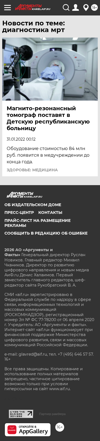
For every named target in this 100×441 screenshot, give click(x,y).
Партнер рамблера (52, 414)
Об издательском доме (32, 204)
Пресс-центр (19, 212)
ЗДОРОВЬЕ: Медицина (32, 170)
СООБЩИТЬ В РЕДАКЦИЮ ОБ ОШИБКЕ (46, 233)
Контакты (50, 212)
